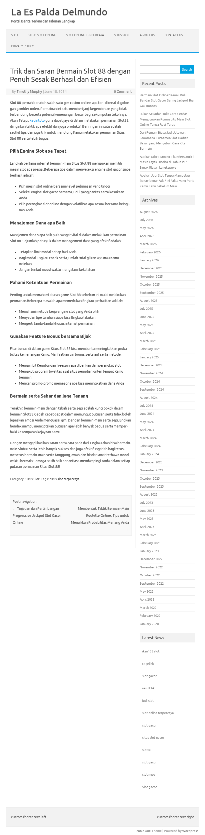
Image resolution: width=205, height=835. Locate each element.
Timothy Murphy (29, 92)
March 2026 (148, 244)
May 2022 (147, 591)
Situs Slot (122, 35)
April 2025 (147, 332)
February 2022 (150, 615)
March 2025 (148, 341)
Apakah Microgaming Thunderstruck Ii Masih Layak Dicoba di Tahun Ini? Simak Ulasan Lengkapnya (167, 162)
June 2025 (147, 316)
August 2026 (149, 211)
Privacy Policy (22, 46)
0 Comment (123, 92)
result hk (148, 688)
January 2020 (149, 624)
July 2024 (146, 405)
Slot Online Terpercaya (85, 35)
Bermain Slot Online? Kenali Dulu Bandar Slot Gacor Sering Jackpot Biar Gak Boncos (167, 100)
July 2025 (146, 308)
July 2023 (146, 502)
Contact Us (173, 35)
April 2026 (147, 236)
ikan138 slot (151, 651)
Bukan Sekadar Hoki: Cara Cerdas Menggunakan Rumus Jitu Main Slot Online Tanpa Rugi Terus (165, 119)
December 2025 (151, 268)
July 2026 (146, 219)
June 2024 (147, 413)
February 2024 (150, 446)
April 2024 (147, 429)
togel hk (148, 663)
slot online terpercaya (158, 713)
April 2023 (147, 526)
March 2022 (148, 607)
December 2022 (151, 559)
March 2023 (148, 534)
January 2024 (149, 454)
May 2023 (147, 518)
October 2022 (150, 575)
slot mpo (148, 774)
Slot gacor (149, 787)
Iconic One (143, 831)
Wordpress (190, 831)
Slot (14, 35)
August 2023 (149, 494)
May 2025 (147, 324)
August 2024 (149, 397)
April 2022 (147, 599)
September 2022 (152, 583)
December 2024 (151, 365)
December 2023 (151, 462)
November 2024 (151, 373)
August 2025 (149, 300)
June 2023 (147, 510)
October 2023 (150, 478)
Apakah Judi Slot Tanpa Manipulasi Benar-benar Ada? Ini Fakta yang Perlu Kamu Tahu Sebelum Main (167, 181)
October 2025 (150, 284)
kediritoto (37, 120)
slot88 (146, 749)
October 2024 (150, 381)
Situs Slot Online (42, 35)
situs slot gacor (153, 737)
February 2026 (150, 252)
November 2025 (151, 276)
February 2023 (150, 543)
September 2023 (152, 486)
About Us (147, 35)
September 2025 (152, 292)
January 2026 (149, 260)
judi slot (148, 700)
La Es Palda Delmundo (59, 11)
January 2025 (149, 357)
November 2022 (151, 567)
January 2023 (149, 551)
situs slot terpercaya (65, 479)
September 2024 (152, 389)
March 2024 (148, 438)
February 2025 (150, 349)
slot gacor (149, 676)
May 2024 (147, 421)
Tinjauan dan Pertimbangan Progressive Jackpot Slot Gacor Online (37, 515)
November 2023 (151, 470)
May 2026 (147, 227)
